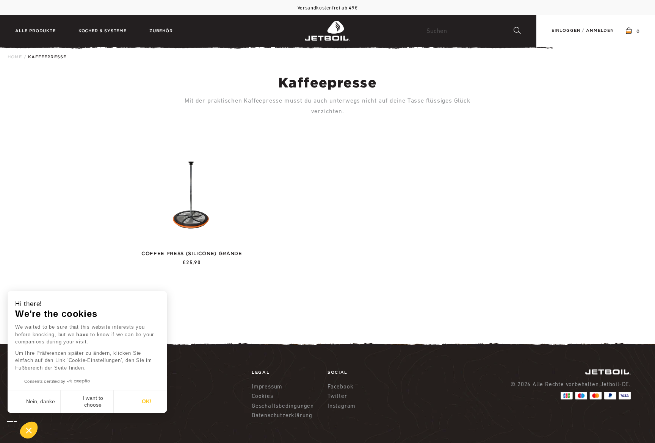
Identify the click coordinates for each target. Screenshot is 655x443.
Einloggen (566, 30)
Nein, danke (40, 401)
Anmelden (600, 30)
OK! (147, 401)
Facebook (340, 386)
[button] (22, 430)
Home (15, 56)
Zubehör (161, 30)
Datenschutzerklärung (282, 415)
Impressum (267, 386)
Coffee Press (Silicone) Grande (191, 253)
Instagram (342, 405)
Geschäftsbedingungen (283, 405)
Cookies (262, 396)
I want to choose (93, 401)
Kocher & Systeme (102, 30)
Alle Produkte (35, 30)
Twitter (337, 396)
